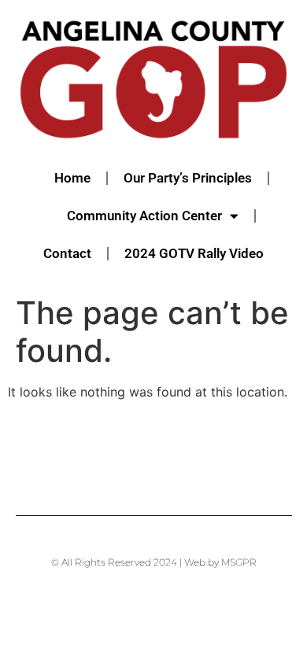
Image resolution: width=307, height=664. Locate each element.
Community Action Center (144, 215)
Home (72, 178)
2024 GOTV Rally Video (194, 253)
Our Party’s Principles (188, 178)
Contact (67, 253)
